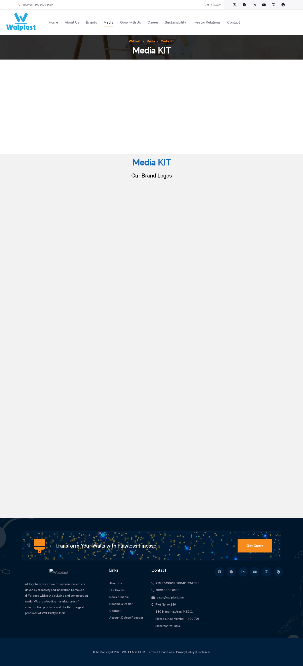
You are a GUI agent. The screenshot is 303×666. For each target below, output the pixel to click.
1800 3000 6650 (43, 4)
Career (153, 22)
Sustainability (175, 22)
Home (53, 22)
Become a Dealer (121, 604)
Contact (233, 22)
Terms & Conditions (160, 652)
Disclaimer (203, 652)
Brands (91, 22)
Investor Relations (206, 22)
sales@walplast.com (171, 597)
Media (108, 22)
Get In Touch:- (213, 4)
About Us (72, 22)
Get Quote (255, 546)
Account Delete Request (126, 617)
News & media (119, 597)
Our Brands (117, 590)
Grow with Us (130, 22)
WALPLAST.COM (133, 652)
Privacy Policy (185, 652)
